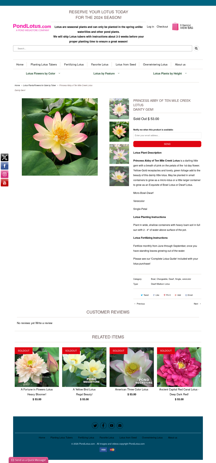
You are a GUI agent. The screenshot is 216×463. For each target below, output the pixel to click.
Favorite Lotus (100, 64)
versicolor (186, 278)
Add (179, 295)
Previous (140, 303)
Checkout (162, 26)
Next (196, 303)
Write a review (43, 323)
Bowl (153, 278)
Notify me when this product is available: (153, 129)
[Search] (197, 48)
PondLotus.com (87, 443)
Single (178, 278)
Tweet (146, 295)
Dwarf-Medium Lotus (160, 283)
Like (157, 295)
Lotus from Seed (126, 64)
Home (19, 64)
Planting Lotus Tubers (44, 64)
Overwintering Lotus (155, 64)
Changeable (162, 278)
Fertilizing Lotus (74, 64)
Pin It (168, 295)
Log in (150, 26)
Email (190, 295)
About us (180, 64)
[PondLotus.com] (32, 26)
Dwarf (171, 278)
